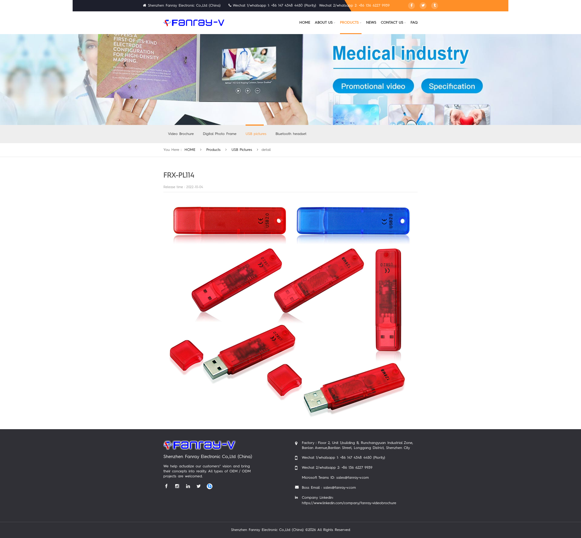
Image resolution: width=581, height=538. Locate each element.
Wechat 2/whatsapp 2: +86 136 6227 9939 (337, 468)
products (213, 150)
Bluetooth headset (291, 134)
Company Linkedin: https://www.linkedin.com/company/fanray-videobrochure (349, 500)
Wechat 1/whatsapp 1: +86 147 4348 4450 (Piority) (343, 458)
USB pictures (256, 134)
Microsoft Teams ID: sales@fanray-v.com (335, 478)
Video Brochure (181, 134)
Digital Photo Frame (219, 134)
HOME (190, 150)
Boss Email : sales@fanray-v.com (329, 488)
